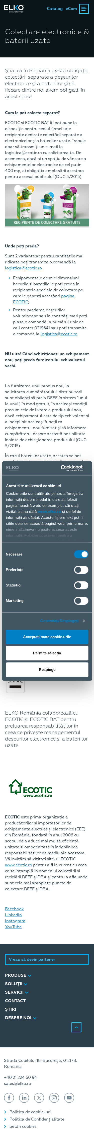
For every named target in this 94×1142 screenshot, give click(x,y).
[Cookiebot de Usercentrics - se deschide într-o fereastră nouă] (67, 468)
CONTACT (15, 1000)
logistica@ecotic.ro (23, 268)
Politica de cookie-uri (30, 1112)
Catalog (55, 8)
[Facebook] (9, 1098)
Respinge (47, 669)
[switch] (81, 570)
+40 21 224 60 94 (20, 1077)
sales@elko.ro (17, 1083)
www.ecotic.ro (18, 865)
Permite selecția (47, 653)
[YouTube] (69, 1098)
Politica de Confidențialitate (37, 1119)
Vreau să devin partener (32, 959)
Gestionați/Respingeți (59, 621)
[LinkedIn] (24, 1098)
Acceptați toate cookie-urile (47, 637)
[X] (39, 1098)
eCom (71, 8)
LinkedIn (13, 915)
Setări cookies (23, 1126)
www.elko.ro (49, 511)
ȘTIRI (10, 1009)
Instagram (15, 921)
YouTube (13, 927)
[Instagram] (54, 1098)
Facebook (14, 909)
